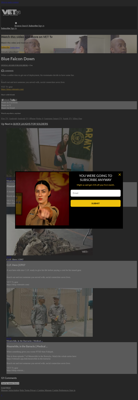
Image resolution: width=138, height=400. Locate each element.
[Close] (119, 174)
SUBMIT (96, 203)
